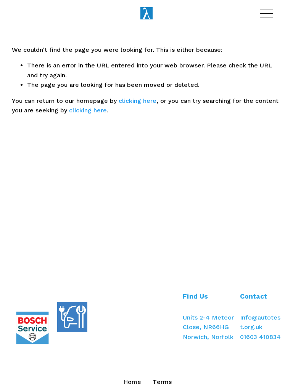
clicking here (137, 100)
